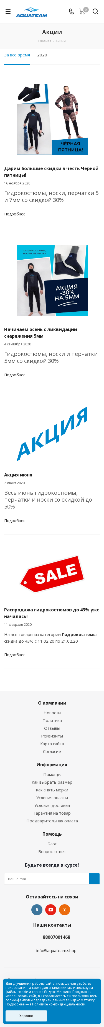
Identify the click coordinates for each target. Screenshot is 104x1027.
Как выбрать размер (52, 782)
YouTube (50, 909)
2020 (42, 55)
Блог (52, 843)
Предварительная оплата (52, 820)
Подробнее (15, 214)
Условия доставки (52, 805)
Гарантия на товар (52, 813)
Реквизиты (52, 736)
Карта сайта (52, 743)
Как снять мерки (52, 790)
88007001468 (56, 937)
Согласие (52, 751)
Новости (52, 712)
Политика (52, 720)
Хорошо (26, 1015)
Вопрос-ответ (52, 851)
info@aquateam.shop (56, 950)
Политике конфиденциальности (58, 1004)
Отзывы (52, 728)
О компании (52, 703)
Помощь (52, 774)
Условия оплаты (52, 797)
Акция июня (18, 475)
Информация (52, 765)
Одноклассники (64, 909)
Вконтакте (36, 909)
